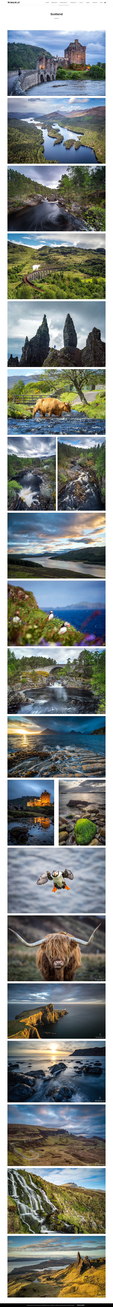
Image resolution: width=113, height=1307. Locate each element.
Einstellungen (80, 1305)
